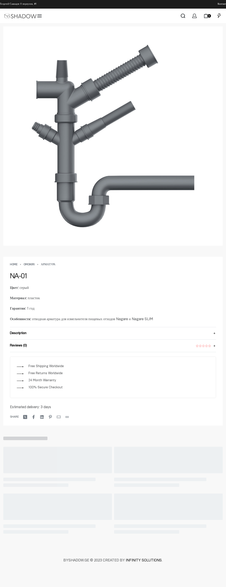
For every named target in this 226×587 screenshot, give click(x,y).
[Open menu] (39, 16)
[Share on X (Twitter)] (25, 417)
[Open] (219, 16)
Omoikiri (29, 264)
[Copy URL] (67, 417)
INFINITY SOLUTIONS (144, 561)
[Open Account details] (194, 15)
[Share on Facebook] (34, 417)
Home (13, 264)
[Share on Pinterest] (50, 417)
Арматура (48, 264)
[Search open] (183, 15)
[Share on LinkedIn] (42, 417)
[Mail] (59, 417)
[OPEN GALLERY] (113, 136)
